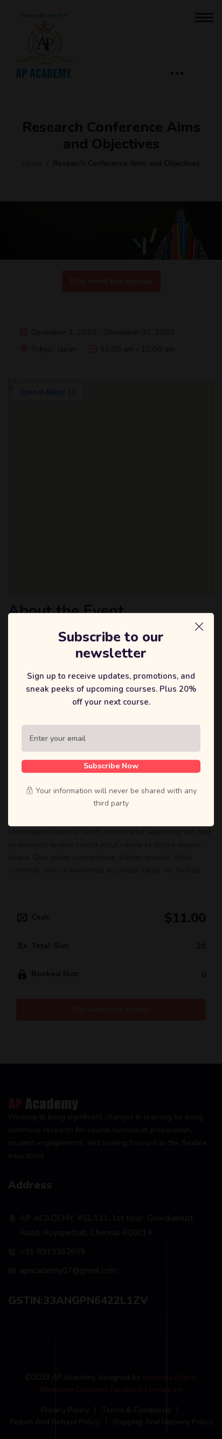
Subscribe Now (111, 766)
